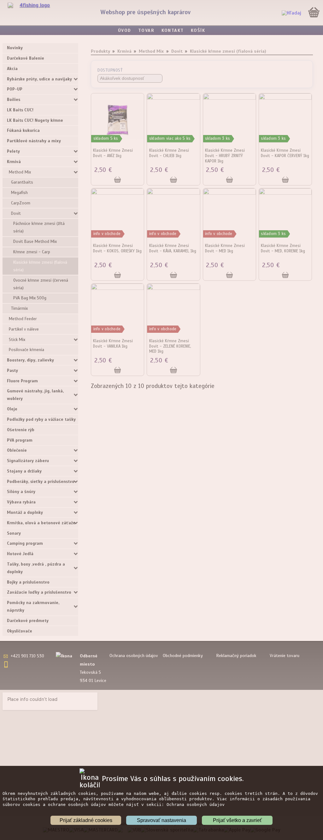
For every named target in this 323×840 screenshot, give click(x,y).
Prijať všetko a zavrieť (237, 820)
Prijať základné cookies (86, 820)
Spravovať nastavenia (161, 820)
